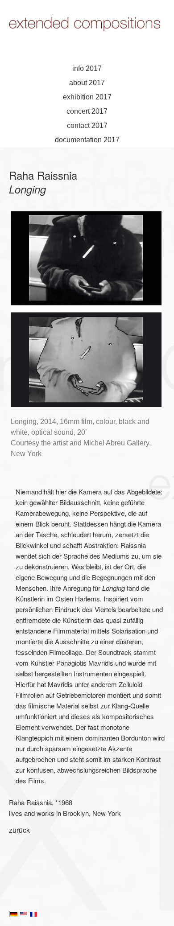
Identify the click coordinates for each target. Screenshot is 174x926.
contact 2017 (87, 125)
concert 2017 (87, 111)
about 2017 (87, 82)
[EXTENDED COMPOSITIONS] (87, 36)
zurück (19, 830)
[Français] (33, 915)
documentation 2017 (87, 140)
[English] (24, 915)
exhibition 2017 (87, 97)
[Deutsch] (14, 915)
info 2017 (87, 68)
